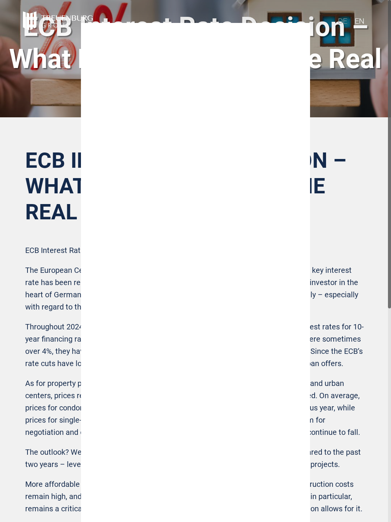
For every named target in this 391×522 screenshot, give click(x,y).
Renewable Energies (195, 287)
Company (195, 303)
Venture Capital (195, 271)
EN (359, 21)
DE (342, 21)
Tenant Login (195, 319)
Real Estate (195, 255)
